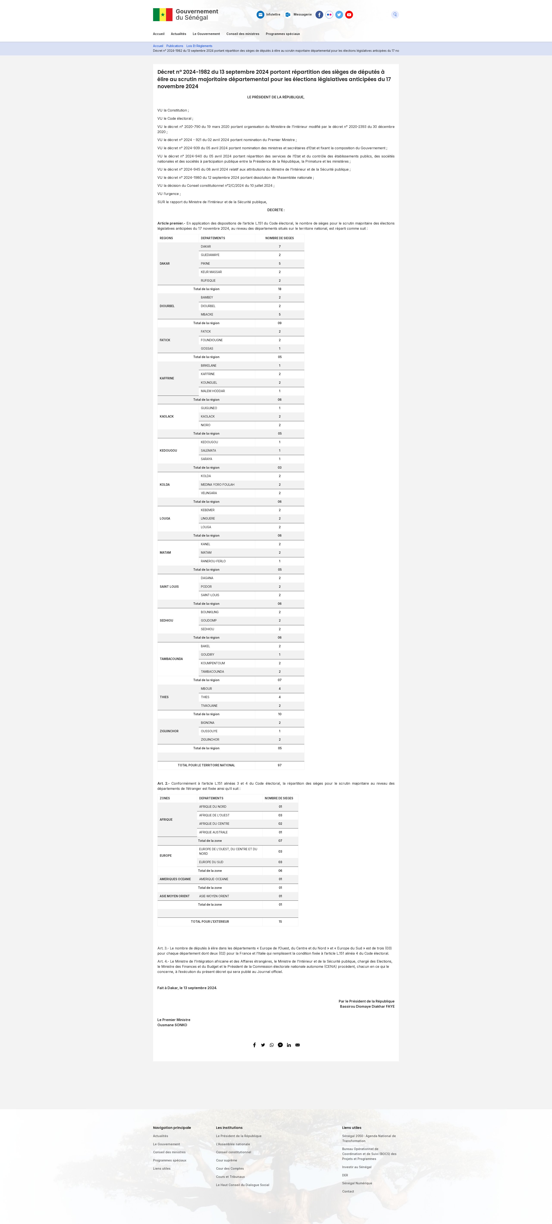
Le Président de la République (239, 1136)
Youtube (349, 13)
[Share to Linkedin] (288, 1045)
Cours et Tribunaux (230, 1176)
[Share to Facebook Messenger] (280, 1045)
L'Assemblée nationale (233, 1144)
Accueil (159, 34)
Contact (348, 1191)
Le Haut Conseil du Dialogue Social (242, 1185)
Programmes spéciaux (283, 34)
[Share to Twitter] (263, 1045)
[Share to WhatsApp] (271, 1045)
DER (345, 1175)
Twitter (339, 13)
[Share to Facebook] (254, 1045)
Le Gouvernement (206, 34)
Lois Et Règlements (199, 46)
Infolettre (273, 14)
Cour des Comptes (230, 1168)
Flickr (329, 13)
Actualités (178, 34)
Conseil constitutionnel (233, 1152)
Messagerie (303, 14)
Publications (174, 46)
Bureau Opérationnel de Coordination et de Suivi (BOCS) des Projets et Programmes (369, 1154)
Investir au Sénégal (357, 1167)
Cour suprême (226, 1160)
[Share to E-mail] (297, 1045)
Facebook (319, 13)
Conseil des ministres (242, 34)
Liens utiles (162, 1168)
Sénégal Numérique (357, 1183)
